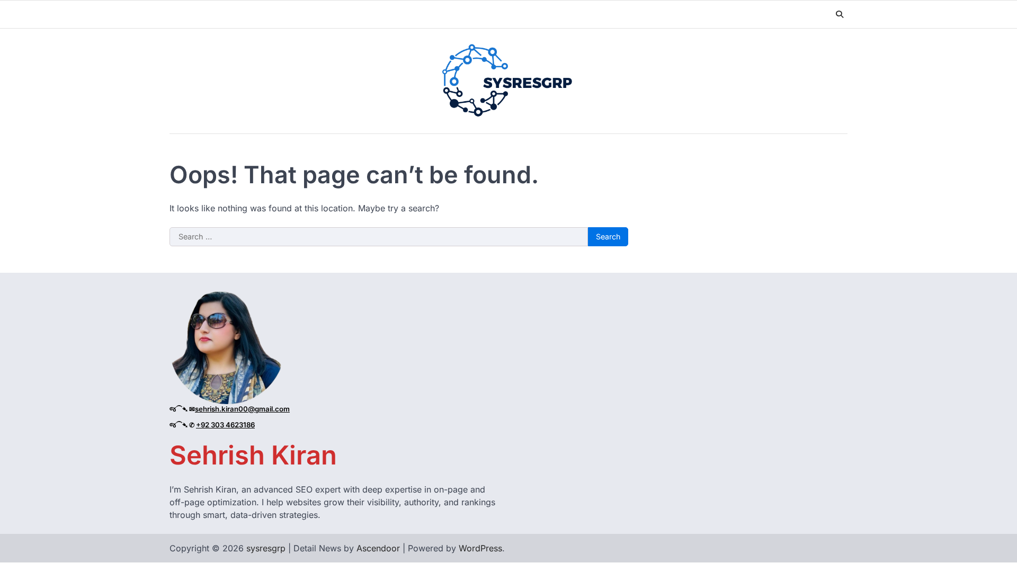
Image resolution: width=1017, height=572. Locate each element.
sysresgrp (266, 548)
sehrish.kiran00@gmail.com (242, 409)
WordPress (480, 548)
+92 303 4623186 (225, 425)
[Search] (840, 14)
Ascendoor (378, 548)
